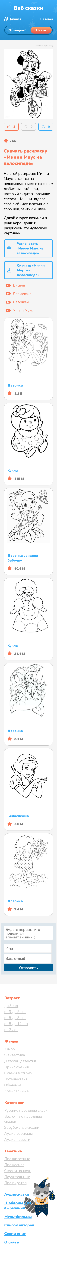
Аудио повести (17, 1139)
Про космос (14, 1164)
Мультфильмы (18, 1216)
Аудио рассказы (18, 1133)
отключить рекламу (44, 45)
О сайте (11, 1242)
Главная (15, 19)
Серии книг (15, 1233)
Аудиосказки (16, 1194)
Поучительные (17, 1176)
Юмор (9, 1049)
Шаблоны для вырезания (17, 1205)
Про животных (17, 1158)
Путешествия (16, 1079)
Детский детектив (20, 1061)
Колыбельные (16, 1091)
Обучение (12, 1085)
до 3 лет (11, 1005)
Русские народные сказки (27, 1110)
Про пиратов (15, 1182)
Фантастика (14, 1055)
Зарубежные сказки (21, 1127)
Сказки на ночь (17, 1170)
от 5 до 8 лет (15, 1017)
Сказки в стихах (18, 1073)
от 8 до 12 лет (16, 1023)
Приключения (16, 1067)
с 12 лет (11, 1029)
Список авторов (19, 1225)
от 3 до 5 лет (15, 1011)
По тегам (46, 19)
